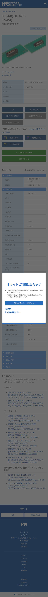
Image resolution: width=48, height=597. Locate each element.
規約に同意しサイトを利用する (24, 303)
